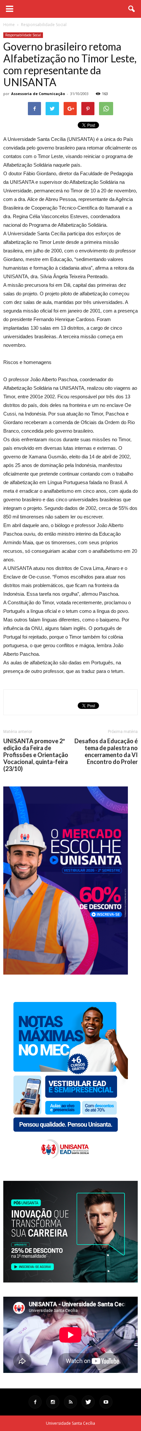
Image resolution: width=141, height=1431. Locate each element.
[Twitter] (88, 1402)
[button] (132, 9)
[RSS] (70, 1402)
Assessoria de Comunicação (38, 93)
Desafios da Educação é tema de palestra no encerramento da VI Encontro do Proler (106, 751)
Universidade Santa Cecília (70, 1423)
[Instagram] (52, 1402)
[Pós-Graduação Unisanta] (70, 1280)
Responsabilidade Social (23, 35)
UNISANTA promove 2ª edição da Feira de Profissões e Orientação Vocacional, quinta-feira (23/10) (35, 755)
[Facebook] (35, 1402)
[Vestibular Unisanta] (65, 973)
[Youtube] (105, 1402)
